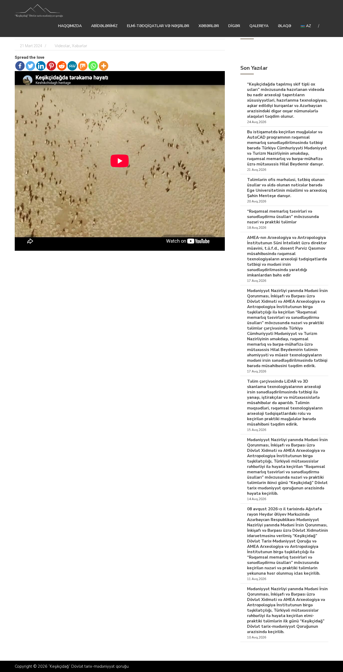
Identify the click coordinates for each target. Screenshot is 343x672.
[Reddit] (61, 66)
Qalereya (259, 25)
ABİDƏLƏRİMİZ (104, 25)
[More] (103, 66)
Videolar (62, 46)
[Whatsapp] (93, 66)
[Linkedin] (41, 66)
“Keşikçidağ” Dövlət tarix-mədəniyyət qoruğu (89, 666)
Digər (234, 25)
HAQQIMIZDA (70, 25)
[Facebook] (20, 66)
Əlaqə (284, 25)
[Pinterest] (51, 66)
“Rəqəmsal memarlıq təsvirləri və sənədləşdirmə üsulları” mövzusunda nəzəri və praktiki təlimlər (283, 217)
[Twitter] (30, 66)
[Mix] (82, 66)
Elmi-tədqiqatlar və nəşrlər (158, 25)
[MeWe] (72, 66)
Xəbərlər (209, 25)
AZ (308, 25)
